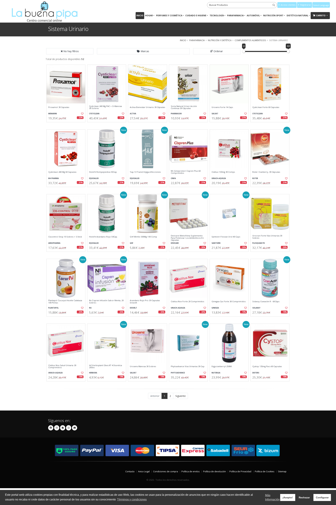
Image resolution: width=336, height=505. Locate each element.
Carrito (321, 15)
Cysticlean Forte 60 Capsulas (265, 107)
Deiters (255, 373)
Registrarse (305, 4)
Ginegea (215, 308)
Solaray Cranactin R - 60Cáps (265, 301)
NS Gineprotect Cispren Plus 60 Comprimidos (186, 172)
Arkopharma (54, 243)
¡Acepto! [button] (287, 497)
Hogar (149, 15)
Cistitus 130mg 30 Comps (223, 172)
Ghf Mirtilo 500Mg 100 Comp (143, 237)
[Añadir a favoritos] (81, 114)
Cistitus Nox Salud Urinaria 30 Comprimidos (62, 366)
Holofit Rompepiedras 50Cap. (103, 172)
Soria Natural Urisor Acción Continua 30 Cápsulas (184, 107)
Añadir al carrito (67, 125)
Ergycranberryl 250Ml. (222, 366)
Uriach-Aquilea (219, 178)
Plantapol (53, 308)
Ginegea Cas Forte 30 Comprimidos (229, 301)
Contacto (130, 471)
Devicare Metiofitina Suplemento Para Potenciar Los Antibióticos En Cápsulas (187, 238)
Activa (133, 114)
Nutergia (216, 373)
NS (90, 308)
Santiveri (216, 243)
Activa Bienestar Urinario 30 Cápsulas (147, 107)
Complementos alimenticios (250, 40)
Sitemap (282, 471)
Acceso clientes (287, 4)
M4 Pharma (53, 178)
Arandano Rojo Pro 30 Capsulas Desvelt (145, 301)
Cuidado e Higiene (195, 15)
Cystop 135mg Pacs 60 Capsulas (267, 366)
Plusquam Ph (258, 243)
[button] (143, 51)
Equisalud (94, 178)
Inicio (139, 15)
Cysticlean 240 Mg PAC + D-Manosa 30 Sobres (105, 107)
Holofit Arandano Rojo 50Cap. (103, 237)
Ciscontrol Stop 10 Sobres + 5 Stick (65, 237)
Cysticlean (94, 114)
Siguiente (180, 396)
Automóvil (253, 15)
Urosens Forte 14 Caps (222, 107)
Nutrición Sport (273, 15)
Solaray (256, 308)
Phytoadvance (178, 373)
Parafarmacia (235, 15)
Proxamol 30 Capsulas (58, 107)
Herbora (93, 373)
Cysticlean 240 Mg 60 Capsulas (62, 172)
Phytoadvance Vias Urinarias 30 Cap (187, 366)
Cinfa (173, 178)
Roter (255, 178)
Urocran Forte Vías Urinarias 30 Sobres (267, 237)
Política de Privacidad (240, 471)
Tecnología (217, 15)
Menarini (52, 114)
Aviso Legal (144, 471)
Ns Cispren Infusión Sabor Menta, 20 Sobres (106, 301)
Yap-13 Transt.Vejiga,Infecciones (145, 172)
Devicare (175, 243)
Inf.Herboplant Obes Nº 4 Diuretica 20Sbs (105, 366)
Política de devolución (214, 471)
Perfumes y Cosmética (169, 15)
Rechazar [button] (304, 497)
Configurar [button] (322, 497)
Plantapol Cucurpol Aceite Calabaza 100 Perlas (65, 301)
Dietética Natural (297, 15)
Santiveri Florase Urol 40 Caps (226, 237)
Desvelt (133, 308)
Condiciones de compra (165, 471)
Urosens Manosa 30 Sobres (143, 366)
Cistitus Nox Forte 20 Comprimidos (187, 301)
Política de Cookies (264, 471)
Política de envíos (190, 471)
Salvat (215, 114)
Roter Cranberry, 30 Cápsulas (266, 172)
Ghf (131, 243)
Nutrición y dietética (220, 40)
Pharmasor (176, 114)
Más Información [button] (272, 497)
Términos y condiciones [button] (132, 499)
